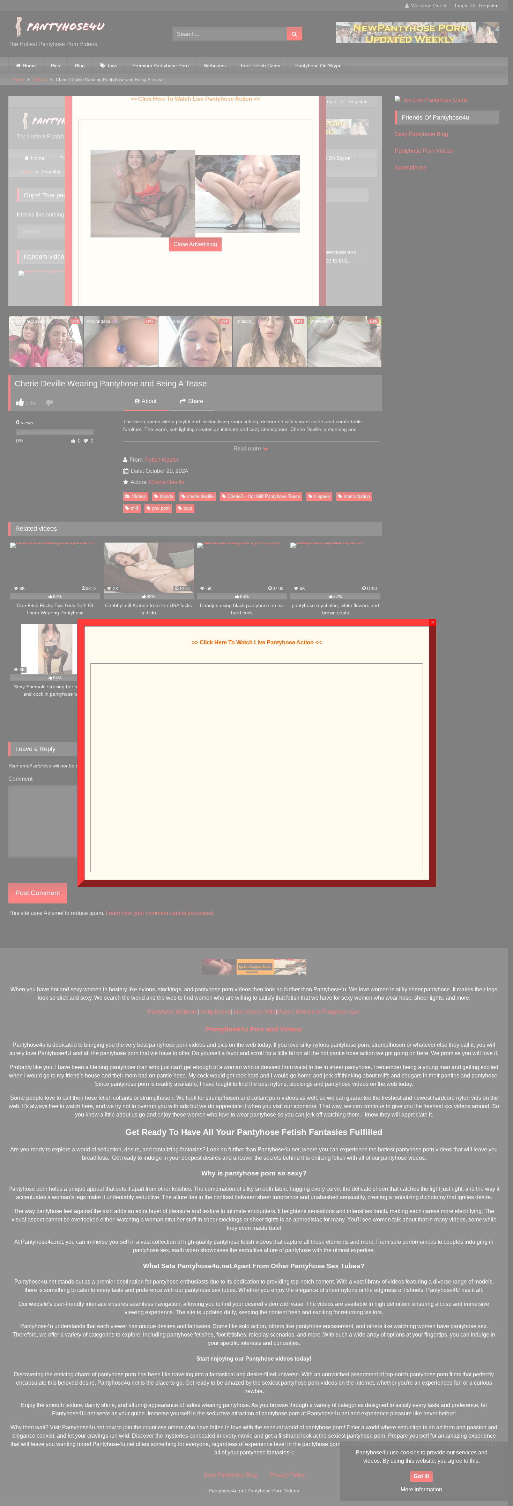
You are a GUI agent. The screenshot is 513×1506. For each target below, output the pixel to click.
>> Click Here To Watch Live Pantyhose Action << (256, 642)
